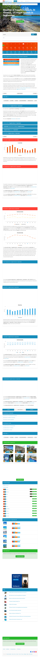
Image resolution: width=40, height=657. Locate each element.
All (35, 34)
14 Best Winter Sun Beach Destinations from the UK (17, 592)
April (29, 87)
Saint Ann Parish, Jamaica (16, 544)
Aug (19, 43)
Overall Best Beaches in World (7, 429)
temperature (13, 118)
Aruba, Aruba (14, 535)
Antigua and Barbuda (23, 100)
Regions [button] (22, 1)
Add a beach (30, 654)
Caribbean (7, 4)
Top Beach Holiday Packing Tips (14, 601)
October (7, 511)
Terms (20, 654)
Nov (31, 43)
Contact (17, 654)
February (24, 87)
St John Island (6, 100)
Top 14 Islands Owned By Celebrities (15, 610)
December (7, 515)
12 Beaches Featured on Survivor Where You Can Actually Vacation (20, 616)
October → (35, 93)
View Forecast (20, 21)
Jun (11, 43)
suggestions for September (21, 89)
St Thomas (18, 4)
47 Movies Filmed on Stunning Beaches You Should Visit (18, 607)
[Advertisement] (20, 203)
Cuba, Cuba (14, 531)
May (7, 43)
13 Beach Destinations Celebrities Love (15, 619)
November (7, 513)
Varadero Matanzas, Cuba (16, 526)
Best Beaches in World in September (8, 419)
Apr (3, 43)
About (13, 654)
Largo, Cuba (14, 522)
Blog (18, 1)
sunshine (18, 118)
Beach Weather (9, 654)
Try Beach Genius (20, 556)
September (7, 508)
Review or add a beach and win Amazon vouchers (17, 598)
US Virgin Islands (12, 4)
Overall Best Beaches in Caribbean (8, 427)
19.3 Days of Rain (11, 64)
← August (4, 93)
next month (13, 188)
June (7, 501)
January (21, 87)
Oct (27, 43)
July (6, 503)
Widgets (25, 654)
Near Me (33, 34)
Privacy (22, 654)
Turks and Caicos (30, 100)
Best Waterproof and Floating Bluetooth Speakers (17, 595)
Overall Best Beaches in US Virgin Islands (9, 425)
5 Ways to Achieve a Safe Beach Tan (15, 613)
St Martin (16, 100)
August (7, 506)
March (27, 87)
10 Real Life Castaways (13, 604)
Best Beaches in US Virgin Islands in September (10, 415)
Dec (35, 43)
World (4, 4)
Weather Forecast (5, 485)
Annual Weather (19, 93)
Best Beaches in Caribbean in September (9, 417)
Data (15, 654)
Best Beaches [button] (27, 1)
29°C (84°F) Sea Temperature (11, 61)
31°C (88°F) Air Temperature (11, 59)
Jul (15, 43)
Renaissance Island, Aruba (16, 540)
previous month (33, 186)
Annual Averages (5, 487)
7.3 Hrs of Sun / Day (11, 63)
